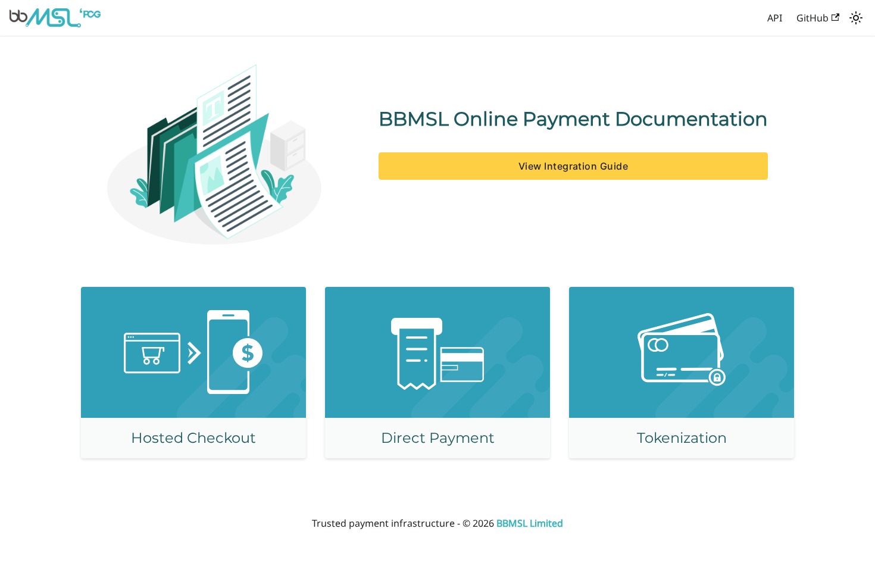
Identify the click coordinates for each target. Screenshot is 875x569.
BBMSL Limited (529, 523)
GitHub (812, 17)
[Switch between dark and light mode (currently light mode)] (855, 17)
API (774, 17)
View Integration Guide (573, 166)
